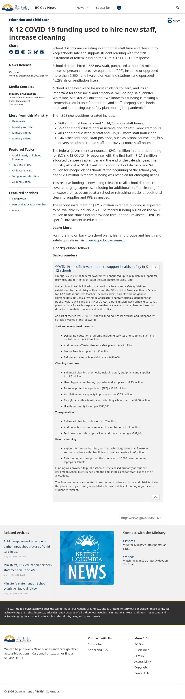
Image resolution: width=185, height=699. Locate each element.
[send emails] (41, 52)
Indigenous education (25, 176)
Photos (130, 541)
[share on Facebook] (11, 52)
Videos (129, 557)
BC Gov (139, 644)
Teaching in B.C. (22, 164)
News (81, 8)
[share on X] (17, 52)
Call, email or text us (46, 653)
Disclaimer (141, 650)
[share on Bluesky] (35, 52)
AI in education (21, 182)
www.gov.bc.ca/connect (107, 240)
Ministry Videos (21, 138)
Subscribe (103, 8)
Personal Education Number (29, 204)
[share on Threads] (29, 52)
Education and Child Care (29, 20)
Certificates (19, 199)
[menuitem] (106, 644)
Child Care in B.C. (22, 170)
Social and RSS (98, 650)
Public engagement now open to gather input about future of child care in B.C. (27, 546)
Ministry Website (22, 127)
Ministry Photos (21, 132)
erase (15, 210)
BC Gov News (45, 7)
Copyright (141, 667)
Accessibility (142, 662)
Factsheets (18, 121)
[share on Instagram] (23, 52)
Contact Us (141, 673)
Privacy (139, 656)
